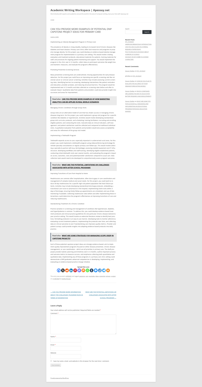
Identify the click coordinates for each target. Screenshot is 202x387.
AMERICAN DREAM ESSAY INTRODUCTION (138, 44)
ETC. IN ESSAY (129, 42)
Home (52, 20)
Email (53, 345)
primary (108, 276)
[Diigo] (100, 270)
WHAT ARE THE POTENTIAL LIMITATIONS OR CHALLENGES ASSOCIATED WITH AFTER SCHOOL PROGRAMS (100, 295)
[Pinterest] (75, 270)
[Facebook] (59, 270)
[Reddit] (67, 270)
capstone (82, 276)
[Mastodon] (79, 270)
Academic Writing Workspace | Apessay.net (80, 10)
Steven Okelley (129, 71)
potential (102, 276)
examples (92, 276)
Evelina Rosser (66, 279)
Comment (54, 313)
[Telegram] (104, 270)
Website (53, 353)
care (87, 276)
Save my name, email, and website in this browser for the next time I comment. (81, 361)
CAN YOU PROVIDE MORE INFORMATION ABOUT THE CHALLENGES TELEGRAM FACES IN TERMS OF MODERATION (66, 295)
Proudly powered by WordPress (59, 378)
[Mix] (83, 270)
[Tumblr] (91, 270)
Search (127, 29)
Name (53, 337)
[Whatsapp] (87, 270)
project (113, 276)
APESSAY (68, 276)
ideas (97, 276)
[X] (63, 270)
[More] (108, 270)
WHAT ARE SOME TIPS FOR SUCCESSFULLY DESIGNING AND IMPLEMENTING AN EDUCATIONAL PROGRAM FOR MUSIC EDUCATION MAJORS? (138, 106)
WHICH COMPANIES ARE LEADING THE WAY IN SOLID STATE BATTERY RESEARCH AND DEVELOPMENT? (138, 93)
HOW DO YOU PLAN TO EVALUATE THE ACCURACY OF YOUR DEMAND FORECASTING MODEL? (138, 83)
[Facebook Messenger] (96, 270)
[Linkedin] (71, 270)
